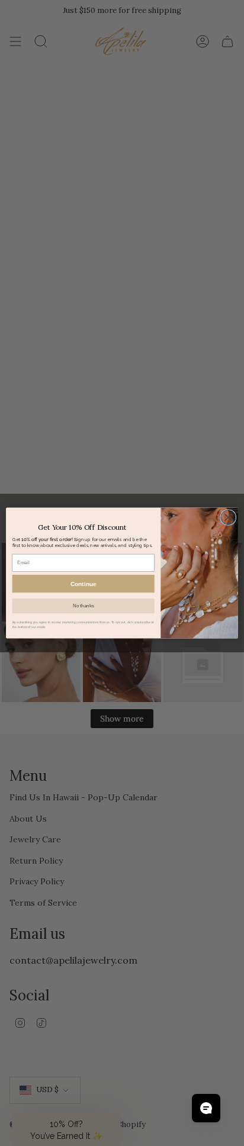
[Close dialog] (228, 517)
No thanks (83, 606)
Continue (83, 584)
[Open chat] (206, 1108)
